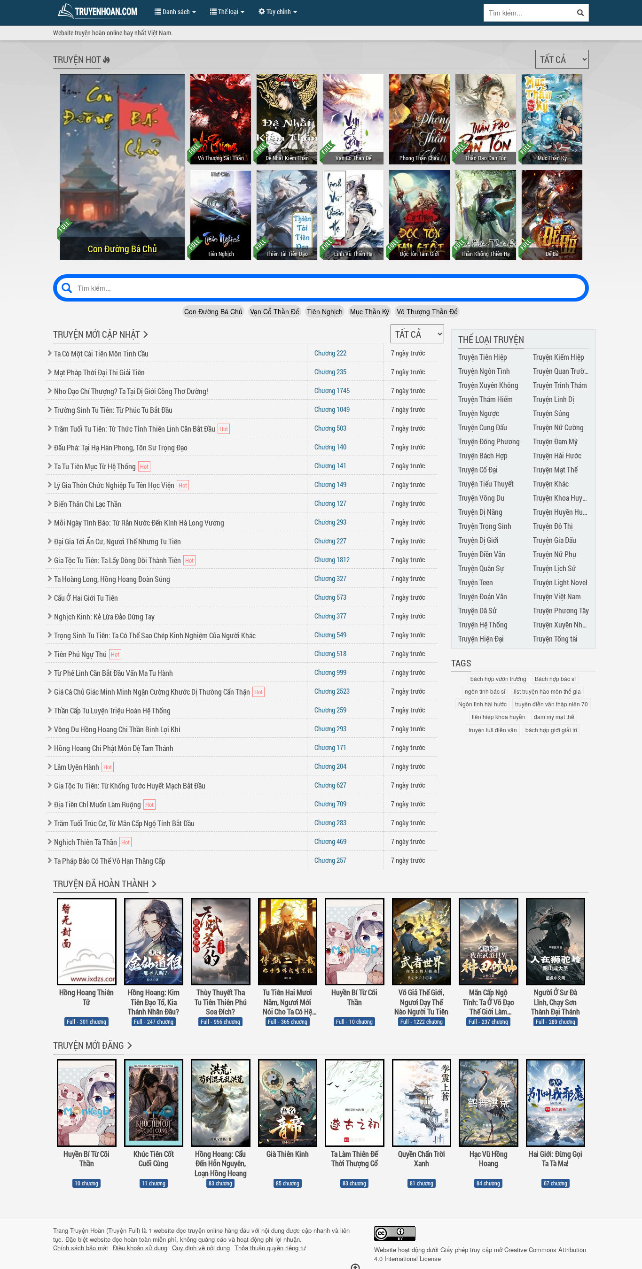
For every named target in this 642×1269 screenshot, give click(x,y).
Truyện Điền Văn (481, 554)
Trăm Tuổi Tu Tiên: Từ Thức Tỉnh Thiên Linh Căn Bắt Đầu (134, 428)
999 (330, 672)
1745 (332, 390)
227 (330, 540)
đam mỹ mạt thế (554, 716)
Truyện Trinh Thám (560, 385)
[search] (580, 13)
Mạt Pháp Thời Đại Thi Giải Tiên (99, 372)
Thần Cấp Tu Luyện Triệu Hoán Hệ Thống (112, 710)
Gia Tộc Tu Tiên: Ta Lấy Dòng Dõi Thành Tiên (117, 560)
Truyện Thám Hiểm (485, 399)
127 (330, 503)
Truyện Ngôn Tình (484, 371)
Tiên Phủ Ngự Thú (80, 654)
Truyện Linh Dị (553, 399)
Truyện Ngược (478, 413)
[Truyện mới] (144, 340)
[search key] (528, 13)
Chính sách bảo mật (80, 1248)
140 (330, 446)
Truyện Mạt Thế (555, 469)
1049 (332, 409)
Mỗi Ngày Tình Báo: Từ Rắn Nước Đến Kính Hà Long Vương (139, 522)
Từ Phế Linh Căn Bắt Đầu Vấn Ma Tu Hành (113, 673)
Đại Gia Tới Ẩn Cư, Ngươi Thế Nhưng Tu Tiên (117, 541)
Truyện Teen (475, 582)
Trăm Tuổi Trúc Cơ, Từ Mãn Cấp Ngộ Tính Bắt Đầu (124, 823)
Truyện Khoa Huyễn (561, 498)
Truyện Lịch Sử (554, 568)
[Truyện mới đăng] (128, 1051)
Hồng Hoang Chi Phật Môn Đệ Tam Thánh (113, 748)
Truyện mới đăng (88, 1045)
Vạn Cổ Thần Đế (274, 311)
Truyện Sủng (551, 413)
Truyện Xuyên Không (488, 385)
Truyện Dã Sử (477, 610)
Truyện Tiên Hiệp (482, 357)
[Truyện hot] (105, 65)
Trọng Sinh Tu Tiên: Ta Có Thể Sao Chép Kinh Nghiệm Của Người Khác (155, 635)
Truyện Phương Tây (561, 610)
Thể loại (228, 11)
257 (330, 860)
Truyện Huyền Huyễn (563, 512)
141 (330, 465)
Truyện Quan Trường (562, 371)
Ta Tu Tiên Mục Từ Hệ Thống (95, 466)
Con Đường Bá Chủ (213, 311)
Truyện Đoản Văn (482, 596)
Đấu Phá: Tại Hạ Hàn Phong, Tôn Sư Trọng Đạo (121, 447)
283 (330, 822)
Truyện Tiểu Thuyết (486, 483)
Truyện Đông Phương (489, 441)
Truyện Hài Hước (557, 455)
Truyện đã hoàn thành (101, 883)
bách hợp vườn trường (498, 678)
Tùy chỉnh (278, 11)
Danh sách (176, 11)
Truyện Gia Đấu (554, 540)
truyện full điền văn (493, 730)
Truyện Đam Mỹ (555, 441)
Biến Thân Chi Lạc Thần (87, 504)
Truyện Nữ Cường (558, 427)
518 (330, 653)
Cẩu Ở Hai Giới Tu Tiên (86, 598)
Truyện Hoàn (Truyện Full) (105, 1230)
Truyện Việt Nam (557, 596)
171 (330, 747)
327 (330, 578)
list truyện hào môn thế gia (547, 691)
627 (330, 784)
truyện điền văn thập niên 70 (551, 704)
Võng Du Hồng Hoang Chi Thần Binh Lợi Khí (117, 729)
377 (330, 615)
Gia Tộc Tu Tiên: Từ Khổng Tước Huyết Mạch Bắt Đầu (129, 785)
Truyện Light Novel (560, 582)
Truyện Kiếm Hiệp (558, 357)
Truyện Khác (551, 483)
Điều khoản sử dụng (140, 1248)
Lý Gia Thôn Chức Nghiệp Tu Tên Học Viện (114, 485)
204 (330, 766)
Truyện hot (77, 59)
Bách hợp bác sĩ (555, 678)
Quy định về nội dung (201, 1248)
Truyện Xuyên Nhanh (563, 624)
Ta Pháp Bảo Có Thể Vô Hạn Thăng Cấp (109, 861)
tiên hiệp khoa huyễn (498, 716)
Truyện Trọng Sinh (484, 526)
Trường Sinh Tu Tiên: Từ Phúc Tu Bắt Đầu (113, 410)
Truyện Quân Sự (481, 568)
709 (330, 803)
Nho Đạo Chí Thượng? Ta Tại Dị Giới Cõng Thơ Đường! (131, 391)
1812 (332, 559)
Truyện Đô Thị (553, 526)
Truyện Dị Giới (478, 540)
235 (330, 371)
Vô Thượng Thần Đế (427, 311)
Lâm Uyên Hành (76, 767)
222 (330, 352)
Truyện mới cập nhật (96, 334)
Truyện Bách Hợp (483, 455)
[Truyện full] (153, 890)
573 (330, 597)
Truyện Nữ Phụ (554, 554)
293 (330, 521)
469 (330, 841)
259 (330, 709)
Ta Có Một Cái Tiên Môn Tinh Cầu (101, 353)
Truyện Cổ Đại (478, 469)
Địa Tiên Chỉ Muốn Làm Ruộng (97, 804)
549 (330, 634)
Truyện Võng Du (481, 498)
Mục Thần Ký (369, 311)
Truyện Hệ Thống (483, 624)
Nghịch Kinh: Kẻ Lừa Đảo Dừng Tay (104, 616)
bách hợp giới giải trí (551, 730)
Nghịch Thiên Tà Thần (85, 842)
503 (330, 428)
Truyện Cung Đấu (482, 427)
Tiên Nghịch (325, 311)
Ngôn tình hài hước (482, 704)
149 (330, 484)
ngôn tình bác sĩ (485, 691)
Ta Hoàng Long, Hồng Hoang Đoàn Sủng (112, 579)
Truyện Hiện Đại (481, 638)
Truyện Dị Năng (480, 512)
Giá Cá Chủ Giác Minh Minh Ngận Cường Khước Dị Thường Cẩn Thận (152, 691)
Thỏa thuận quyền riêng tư (270, 1248)
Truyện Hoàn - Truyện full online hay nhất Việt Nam (99, 11)
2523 (332, 691)
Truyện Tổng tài (555, 638)
